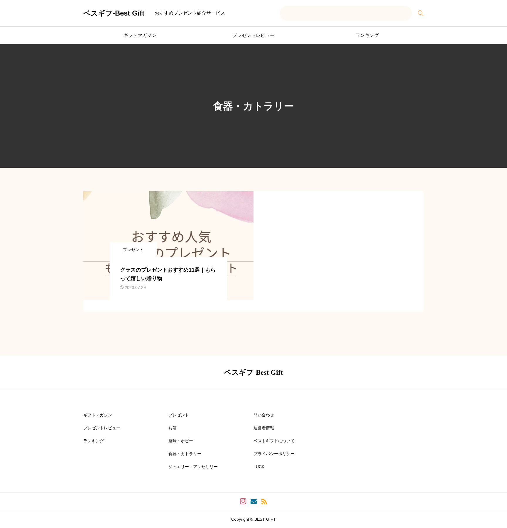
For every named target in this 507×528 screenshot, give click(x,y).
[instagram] (243, 501)
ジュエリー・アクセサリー (193, 466)
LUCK (259, 466)
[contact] (254, 501)
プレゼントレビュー (253, 35)
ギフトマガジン (140, 35)
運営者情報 (264, 428)
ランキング (367, 35)
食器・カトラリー (184, 453)
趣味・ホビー (180, 440)
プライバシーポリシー (274, 453)
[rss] (264, 501)
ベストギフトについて (274, 440)
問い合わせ (264, 415)
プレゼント (178, 415)
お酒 (172, 428)
